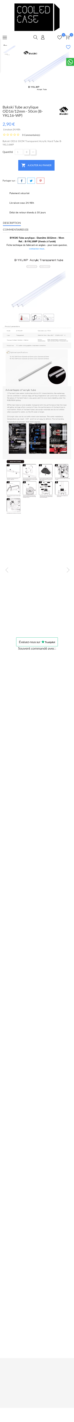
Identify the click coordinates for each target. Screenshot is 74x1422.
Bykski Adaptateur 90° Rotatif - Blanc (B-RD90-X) (37, 724)
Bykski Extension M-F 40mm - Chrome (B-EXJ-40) (37, 896)
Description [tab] (12, 222)
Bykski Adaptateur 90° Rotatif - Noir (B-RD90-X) (37, 1068)
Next (66, 569)
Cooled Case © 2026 (37, 1412)
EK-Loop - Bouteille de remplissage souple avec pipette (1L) (37, 810)
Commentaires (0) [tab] (15, 229)
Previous (5, 569)
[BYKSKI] (63, 111)
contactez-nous (36, 248)
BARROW (37, 1327)
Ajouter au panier (36, 165)
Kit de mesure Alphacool (37, 617)
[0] (67, 37)
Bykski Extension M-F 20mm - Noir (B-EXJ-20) (37, 982)
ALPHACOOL (37, 613)
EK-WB (37, 805)
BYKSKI (37, 719)
